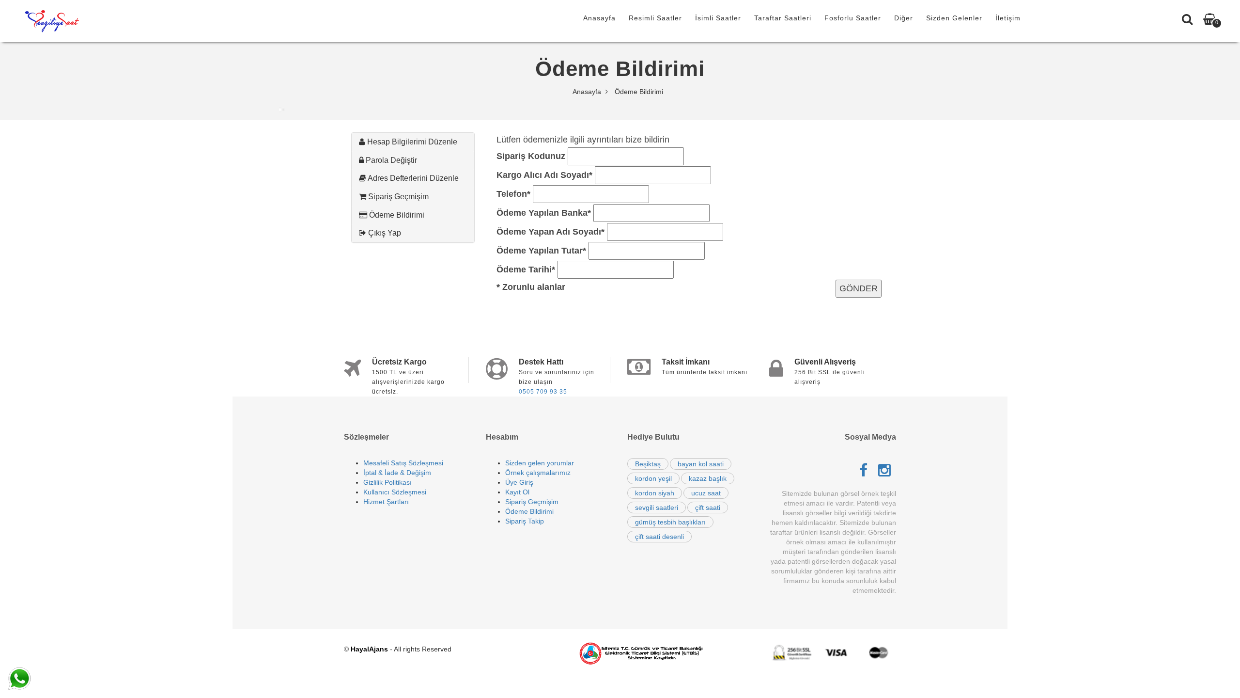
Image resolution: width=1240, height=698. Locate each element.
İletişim (1008, 18)
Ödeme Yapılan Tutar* (541, 250)
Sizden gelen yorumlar (539, 463)
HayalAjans (369, 649)
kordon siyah (654, 493)
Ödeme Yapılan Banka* (543, 213)
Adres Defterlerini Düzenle (412, 178)
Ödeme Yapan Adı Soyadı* (550, 232)
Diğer (903, 18)
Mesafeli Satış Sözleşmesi (403, 463)
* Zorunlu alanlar (530, 287)
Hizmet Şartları (386, 502)
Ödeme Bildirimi (395, 215)
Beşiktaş (648, 464)
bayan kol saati (701, 464)
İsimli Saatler (718, 18)
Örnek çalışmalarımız (538, 472)
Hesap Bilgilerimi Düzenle (411, 142)
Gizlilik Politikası (387, 482)
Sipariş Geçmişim (397, 196)
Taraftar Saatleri (782, 18)
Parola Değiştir (390, 160)
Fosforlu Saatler (852, 18)
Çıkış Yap (383, 233)
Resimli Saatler (655, 18)
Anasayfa (599, 18)
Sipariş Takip (524, 521)
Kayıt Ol (517, 492)
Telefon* (513, 194)
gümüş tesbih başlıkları (670, 522)
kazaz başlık (708, 478)
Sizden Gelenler (954, 18)
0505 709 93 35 (543, 391)
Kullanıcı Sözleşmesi (394, 492)
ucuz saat (706, 493)
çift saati (707, 507)
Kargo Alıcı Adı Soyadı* (544, 175)
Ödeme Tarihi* (525, 269)
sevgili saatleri (656, 507)
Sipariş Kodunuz (530, 156)
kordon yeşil (653, 478)
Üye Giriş (519, 482)
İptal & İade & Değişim (397, 472)
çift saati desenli (659, 536)
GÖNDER (858, 288)
